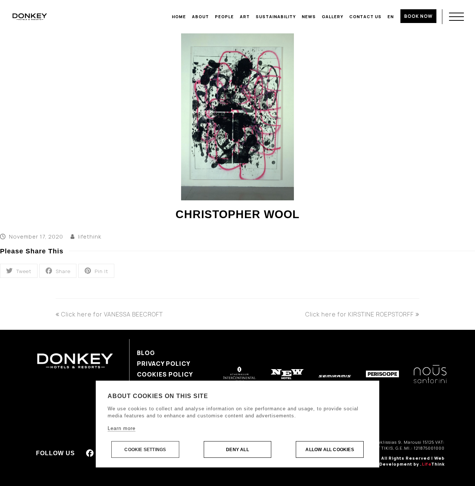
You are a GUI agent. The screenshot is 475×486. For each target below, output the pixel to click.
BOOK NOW (418, 16)
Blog (146, 353)
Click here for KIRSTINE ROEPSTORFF (359, 314)
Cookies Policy (165, 374)
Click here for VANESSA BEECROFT (112, 314)
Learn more (121, 428)
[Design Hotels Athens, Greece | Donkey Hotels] (29, 16)
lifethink (89, 236)
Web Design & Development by (401, 461)
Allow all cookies (329, 449)
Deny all (237, 449)
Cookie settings (145, 449)
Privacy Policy (163, 363)
